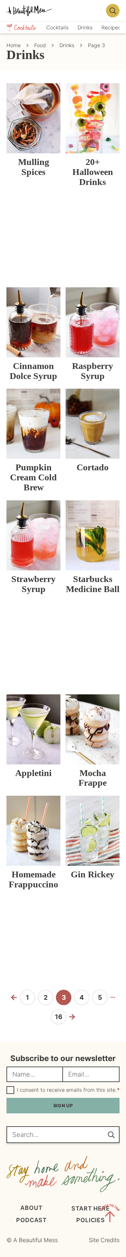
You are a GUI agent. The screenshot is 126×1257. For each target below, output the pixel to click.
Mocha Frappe (93, 778)
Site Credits (104, 1240)
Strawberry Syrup (33, 584)
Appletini (33, 773)
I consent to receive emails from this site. (68, 1090)
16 (60, 1018)
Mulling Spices (33, 167)
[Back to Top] (110, 1214)
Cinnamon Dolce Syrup (33, 371)
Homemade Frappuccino (33, 879)
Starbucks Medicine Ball (93, 584)
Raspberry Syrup (92, 371)
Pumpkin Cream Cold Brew (33, 477)
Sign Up (63, 1105)
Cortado (93, 467)
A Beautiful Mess (54, 10)
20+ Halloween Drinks (92, 172)
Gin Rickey (92, 874)
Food (40, 45)
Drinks (66, 45)
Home (13, 45)
